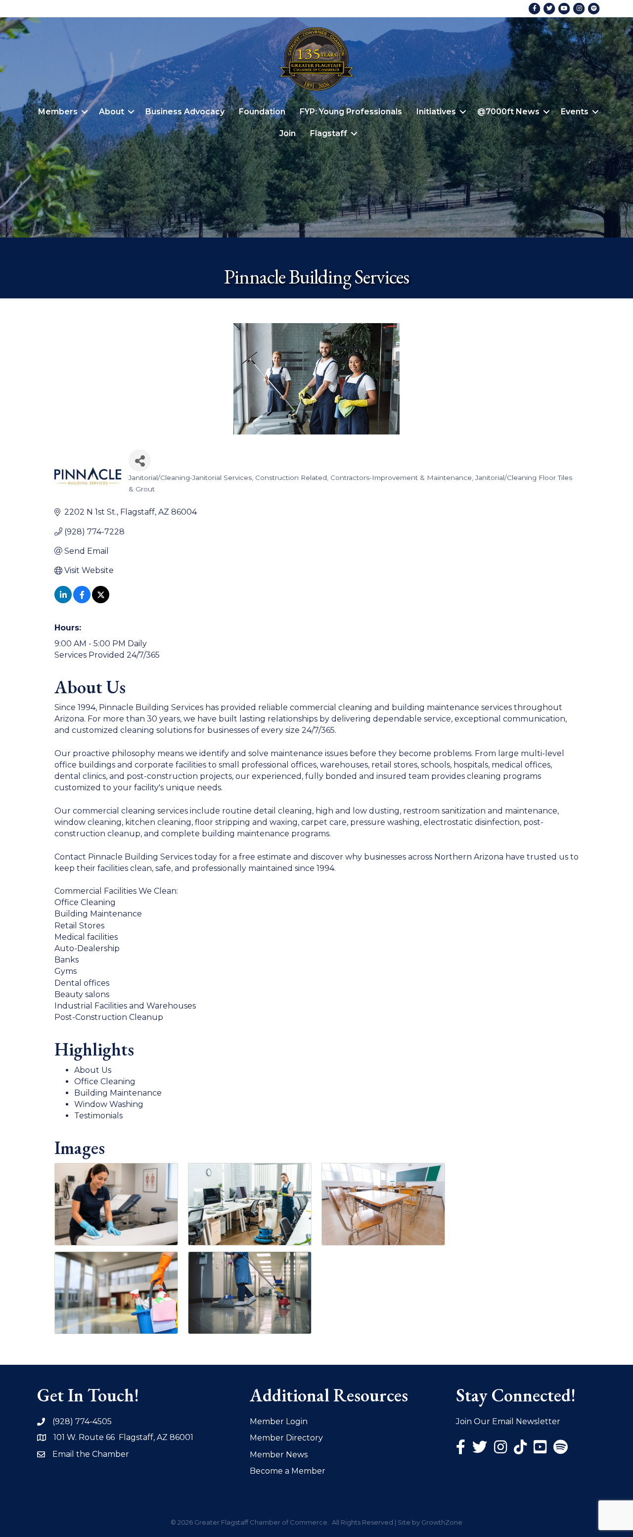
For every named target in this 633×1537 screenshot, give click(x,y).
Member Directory (286, 1437)
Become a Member (287, 1471)
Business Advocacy (185, 111)
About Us (92, 1070)
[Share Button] (140, 460)
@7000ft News (508, 111)
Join (287, 133)
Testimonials (98, 1115)
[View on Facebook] (81, 600)
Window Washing (108, 1104)
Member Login (279, 1421)
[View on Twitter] (100, 600)
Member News (279, 1454)
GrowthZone (441, 1522)
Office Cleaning (105, 1081)
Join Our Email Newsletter (508, 1421)
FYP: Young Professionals (351, 111)
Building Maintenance (118, 1093)
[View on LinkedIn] (63, 600)
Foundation (262, 111)
